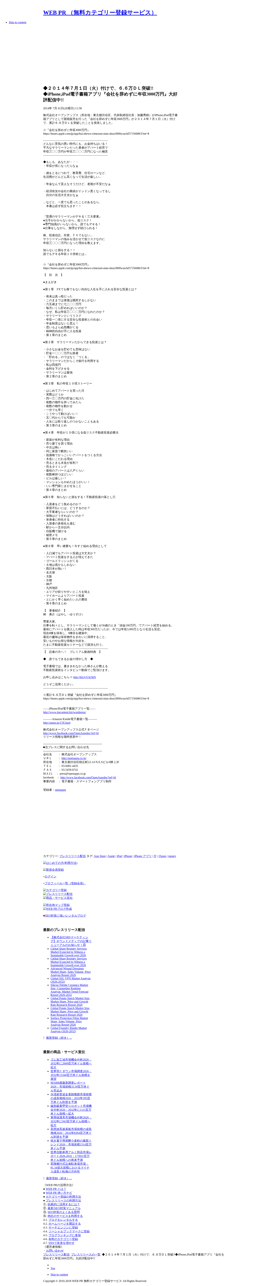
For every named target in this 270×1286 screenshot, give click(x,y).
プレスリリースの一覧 (85, 1254)
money (172, 856)
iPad (119, 856)
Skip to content (17, 22)
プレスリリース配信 (72, 856)
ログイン (50, 876)
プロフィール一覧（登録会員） (65, 883)
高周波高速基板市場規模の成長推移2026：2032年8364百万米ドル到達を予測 (71, 1132)
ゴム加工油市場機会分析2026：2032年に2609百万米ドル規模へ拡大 (71, 1063)
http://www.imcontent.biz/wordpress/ (64, 712)
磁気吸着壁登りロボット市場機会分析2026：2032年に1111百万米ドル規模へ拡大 (71, 1109)
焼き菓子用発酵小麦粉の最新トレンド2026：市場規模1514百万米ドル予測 (71, 1144)
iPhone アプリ (143, 856)
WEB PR (59, 1192)
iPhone (128, 856)
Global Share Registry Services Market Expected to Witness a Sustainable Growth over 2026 (69, 952)
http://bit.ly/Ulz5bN (84, 677)
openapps (60, 789)
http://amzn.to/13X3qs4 (56, 722)
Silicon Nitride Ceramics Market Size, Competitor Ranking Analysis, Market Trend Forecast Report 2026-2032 (69, 990)
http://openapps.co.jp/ (74, 758)
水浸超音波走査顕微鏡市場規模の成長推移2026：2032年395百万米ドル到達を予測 (71, 1098)
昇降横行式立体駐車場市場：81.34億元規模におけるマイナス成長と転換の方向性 (70, 1167)
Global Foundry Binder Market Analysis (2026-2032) (69, 1029)
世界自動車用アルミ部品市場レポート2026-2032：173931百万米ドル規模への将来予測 (71, 1156)
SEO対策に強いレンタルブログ (65, 915)
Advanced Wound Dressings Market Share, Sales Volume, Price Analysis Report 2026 (71, 972)
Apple (111, 856)
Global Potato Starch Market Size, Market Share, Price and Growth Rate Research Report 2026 (70, 1001)
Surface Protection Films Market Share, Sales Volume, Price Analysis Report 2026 (69, 1021)
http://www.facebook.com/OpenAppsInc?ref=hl (71, 733)
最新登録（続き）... (59, 1037)
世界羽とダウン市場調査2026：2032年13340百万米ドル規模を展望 (71, 1075)
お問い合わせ (55, 1250)
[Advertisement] (110, 56)
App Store (100, 856)
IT (155, 856)
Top (53, 1268)
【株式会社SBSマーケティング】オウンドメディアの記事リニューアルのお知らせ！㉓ (71, 941)
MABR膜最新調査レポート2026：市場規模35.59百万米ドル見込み (70, 1086)
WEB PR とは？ (56, 1188)
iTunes (162, 856)
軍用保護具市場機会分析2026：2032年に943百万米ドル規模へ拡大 (71, 1121)
